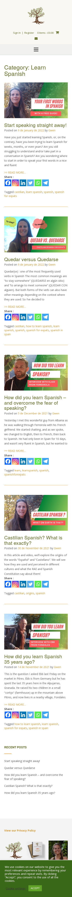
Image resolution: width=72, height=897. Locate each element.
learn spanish (34, 192)
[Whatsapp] (38, 182)
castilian (19, 192)
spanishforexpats (15, 474)
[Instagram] (15, 182)
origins (30, 593)
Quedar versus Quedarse (31, 259)
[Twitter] (30, 182)
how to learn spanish (39, 326)
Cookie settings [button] (16, 888)
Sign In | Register (23, 32)
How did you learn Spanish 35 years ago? (33, 659)
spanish (48, 192)
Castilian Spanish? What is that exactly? (33, 540)
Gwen (51, 130)
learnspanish (30, 470)
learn (17, 470)
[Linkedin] (23, 182)
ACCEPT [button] (35, 888)
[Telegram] (45, 182)
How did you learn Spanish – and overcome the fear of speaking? (35, 402)
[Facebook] (8, 182)
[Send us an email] (36, 38)
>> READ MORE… (15, 172)
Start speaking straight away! (35, 124)
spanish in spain (38, 728)
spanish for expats (37, 330)
